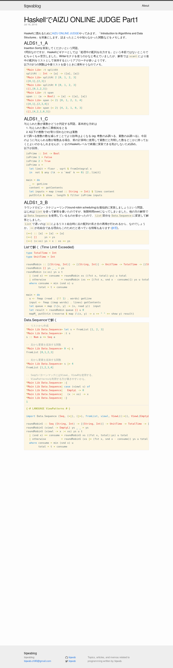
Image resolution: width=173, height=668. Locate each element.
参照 (114, 228)
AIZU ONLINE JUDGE (65, 33)
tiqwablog (32, 5)
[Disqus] (86, 501)
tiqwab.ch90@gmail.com (37, 661)
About (145, 5)
